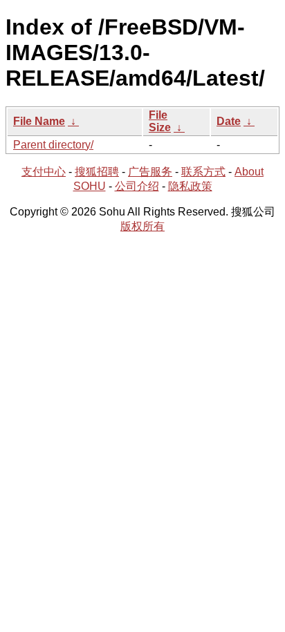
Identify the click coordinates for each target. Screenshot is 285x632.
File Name (39, 121)
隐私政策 (190, 186)
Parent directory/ (53, 145)
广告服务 (150, 172)
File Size (160, 121)
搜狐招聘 (97, 172)
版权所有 (142, 226)
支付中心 (43, 172)
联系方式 (203, 172)
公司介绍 (137, 186)
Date (229, 121)
